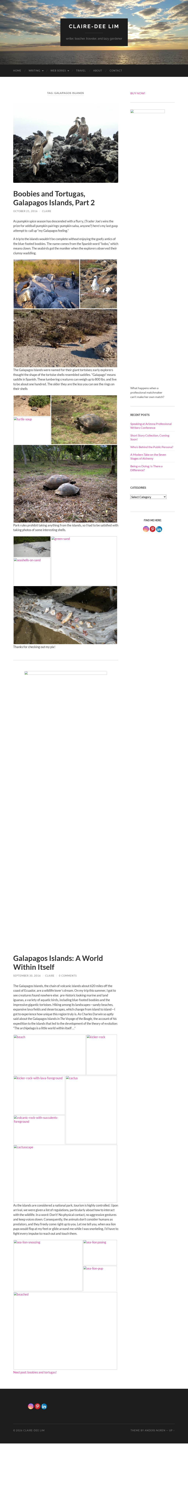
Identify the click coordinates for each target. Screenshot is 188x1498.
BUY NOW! (137, 93)
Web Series (58, 70)
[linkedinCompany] (159, 529)
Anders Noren (155, 1430)
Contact (116, 70)
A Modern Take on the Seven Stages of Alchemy (148, 456)
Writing (34, 70)
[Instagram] (146, 529)
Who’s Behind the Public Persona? (151, 447)
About (97, 70)
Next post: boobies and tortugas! (35, 1372)
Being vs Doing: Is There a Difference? (146, 468)
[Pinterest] (153, 529)
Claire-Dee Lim (94, 26)
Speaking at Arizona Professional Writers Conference (151, 425)
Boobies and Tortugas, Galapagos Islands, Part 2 (54, 198)
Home (17, 70)
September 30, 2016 (27, 975)
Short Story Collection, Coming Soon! (149, 437)
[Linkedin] (44, 1406)
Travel (81, 70)
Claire (46, 211)
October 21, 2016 (25, 211)
